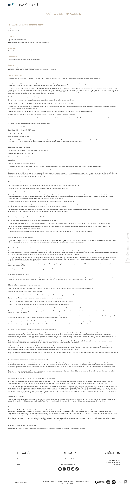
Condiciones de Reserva (82, 481)
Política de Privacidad (56, 481)
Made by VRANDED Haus (66, 483)
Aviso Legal (46, 481)
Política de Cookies (69, 481)
